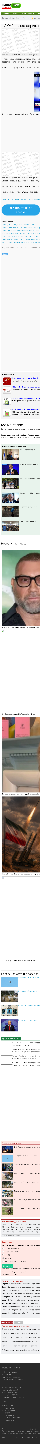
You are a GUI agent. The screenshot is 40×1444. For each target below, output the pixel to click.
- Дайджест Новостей (11, 1377)
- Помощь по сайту (9, 1420)
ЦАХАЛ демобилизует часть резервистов (18, 225)
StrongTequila (7, 1297)
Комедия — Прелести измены (24, 1058)
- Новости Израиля (9, 1372)
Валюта (5, 18)
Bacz (4, 1287)
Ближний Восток (28, 13)
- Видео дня (7, 1374)
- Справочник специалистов (13, 1379)
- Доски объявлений (10, 1390)
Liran (4, 1300)
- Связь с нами (8, 1408)
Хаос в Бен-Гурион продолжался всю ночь (18, 1342)
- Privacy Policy (8, 1415)
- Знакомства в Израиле (11, 1387)
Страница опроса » (9, 1274)
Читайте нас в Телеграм (22, 210)
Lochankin (6, 1306)
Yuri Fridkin (6, 1303)
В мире (15, 13)
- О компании (7, 1406)
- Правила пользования (11, 1418)
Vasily (4, 1293)
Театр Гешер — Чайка (20, 1045)
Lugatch (5, 1284)
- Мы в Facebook (8, 1410)
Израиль (6, 13)
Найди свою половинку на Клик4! (24, 378)
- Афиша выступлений (10, 1392)
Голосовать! (7, 1266)
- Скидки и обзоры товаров (13, 1397)
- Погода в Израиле (10, 1395)
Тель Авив (26, 18)
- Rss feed (6, 1413)
